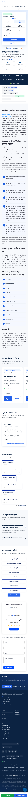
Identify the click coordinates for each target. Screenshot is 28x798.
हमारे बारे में (7, 765)
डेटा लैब (17, 767)
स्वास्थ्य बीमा (6, 6)
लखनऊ (6, 439)
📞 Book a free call (20, 795)
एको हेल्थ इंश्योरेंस (14, 576)
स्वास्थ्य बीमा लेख (23, 505)
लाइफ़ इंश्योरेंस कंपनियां (6, 734)
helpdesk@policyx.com (8, 697)
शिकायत (8, 773)
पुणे (5, 435)
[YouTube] (12, 751)
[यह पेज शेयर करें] (20, 9)
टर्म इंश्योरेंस (17, 712)
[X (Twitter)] (6, 751)
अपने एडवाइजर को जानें (22, 770)
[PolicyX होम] (7, 2)
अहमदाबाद (11, 435)
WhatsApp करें (6, 701)
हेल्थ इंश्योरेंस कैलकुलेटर (6, 731)
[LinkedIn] (15, 751)
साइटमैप (5, 767)
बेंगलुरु (17, 428)
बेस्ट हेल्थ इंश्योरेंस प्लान (6, 727)
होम (2, 6)
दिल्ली (6, 428)
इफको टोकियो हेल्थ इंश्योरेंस (14, 572)
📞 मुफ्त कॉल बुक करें (8, 398)
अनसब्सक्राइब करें (5, 770)
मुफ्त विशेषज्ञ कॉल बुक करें (15, 43)
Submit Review (14, 629)
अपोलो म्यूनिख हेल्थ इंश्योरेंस (14, 559)
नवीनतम (4, 457)
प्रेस (3, 765)
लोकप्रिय (10, 457)
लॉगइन (20, 773)
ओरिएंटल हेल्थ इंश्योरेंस (14, 590)
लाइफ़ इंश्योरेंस (17, 714)
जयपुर (18, 435)
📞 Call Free (7, 795)
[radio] (8, 21)
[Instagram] (9, 751)
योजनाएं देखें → (14, 39)
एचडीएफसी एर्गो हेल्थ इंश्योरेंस (14, 581)
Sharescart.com (13, 770)
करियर (11, 765)
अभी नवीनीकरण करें (14, 773)
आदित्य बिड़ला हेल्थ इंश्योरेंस (14, 568)
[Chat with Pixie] (25, 790)
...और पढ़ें (10, 59)
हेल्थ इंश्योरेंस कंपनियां (5, 729)
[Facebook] (3, 751)
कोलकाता (12, 432)
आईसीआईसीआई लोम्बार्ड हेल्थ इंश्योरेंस (14, 563)
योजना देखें (17, 398)
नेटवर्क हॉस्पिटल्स (5, 725)
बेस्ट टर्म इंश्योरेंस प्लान (6, 736)
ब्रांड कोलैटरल (16, 765)
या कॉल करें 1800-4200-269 (19, 686)
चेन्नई (6, 432)
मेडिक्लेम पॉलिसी (4, 738)
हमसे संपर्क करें (22, 765)
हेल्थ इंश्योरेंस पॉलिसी (6, 116)
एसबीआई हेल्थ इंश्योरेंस (14, 585)
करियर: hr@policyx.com (8, 703)
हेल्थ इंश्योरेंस (17, 710)
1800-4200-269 (6, 699)
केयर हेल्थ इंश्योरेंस (12, 6)
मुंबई (11, 428)
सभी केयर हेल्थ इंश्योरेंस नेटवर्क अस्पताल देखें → (15, 443)
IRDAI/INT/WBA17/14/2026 (10, 779)
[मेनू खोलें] (25, 2)
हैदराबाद (18, 432)
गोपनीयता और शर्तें (11, 767)
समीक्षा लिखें (22, 767)
